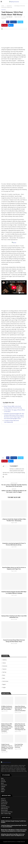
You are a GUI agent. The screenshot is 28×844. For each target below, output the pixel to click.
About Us (3, 798)
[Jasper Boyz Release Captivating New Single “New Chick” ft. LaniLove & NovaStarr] (21, 701)
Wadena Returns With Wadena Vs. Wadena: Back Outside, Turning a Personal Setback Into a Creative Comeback (6, 727)
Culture (4, 663)
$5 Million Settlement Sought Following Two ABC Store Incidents (6, 708)
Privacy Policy (4, 802)
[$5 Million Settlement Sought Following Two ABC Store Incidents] (7, 701)
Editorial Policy (4, 808)
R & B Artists (9, 5)
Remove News (4, 810)
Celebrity (4, 659)
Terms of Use (4, 803)
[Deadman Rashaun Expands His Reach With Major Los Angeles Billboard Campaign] (14, 581)
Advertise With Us (5, 807)
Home (2, 5)
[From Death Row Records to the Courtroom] (21, 739)
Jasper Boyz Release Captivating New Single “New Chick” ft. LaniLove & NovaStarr (20, 708)
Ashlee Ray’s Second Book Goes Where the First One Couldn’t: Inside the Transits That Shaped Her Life (20, 726)
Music (3, 675)
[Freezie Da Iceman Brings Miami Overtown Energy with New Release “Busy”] (14, 629)
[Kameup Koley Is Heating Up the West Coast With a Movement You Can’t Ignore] (14, 605)
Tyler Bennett (9, 17)
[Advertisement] (14, 124)
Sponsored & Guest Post (6, 812)
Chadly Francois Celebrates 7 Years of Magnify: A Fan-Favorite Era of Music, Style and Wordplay (7, 747)
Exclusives (4, 666)
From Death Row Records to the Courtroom (19, 746)
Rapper (4, 684)
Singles (4, 687)
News (3, 678)
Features (4, 669)
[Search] (26, 1)
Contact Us (3, 800)
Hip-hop (4, 672)
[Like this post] (8, 22)
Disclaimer (3, 805)
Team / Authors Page (6, 813)
